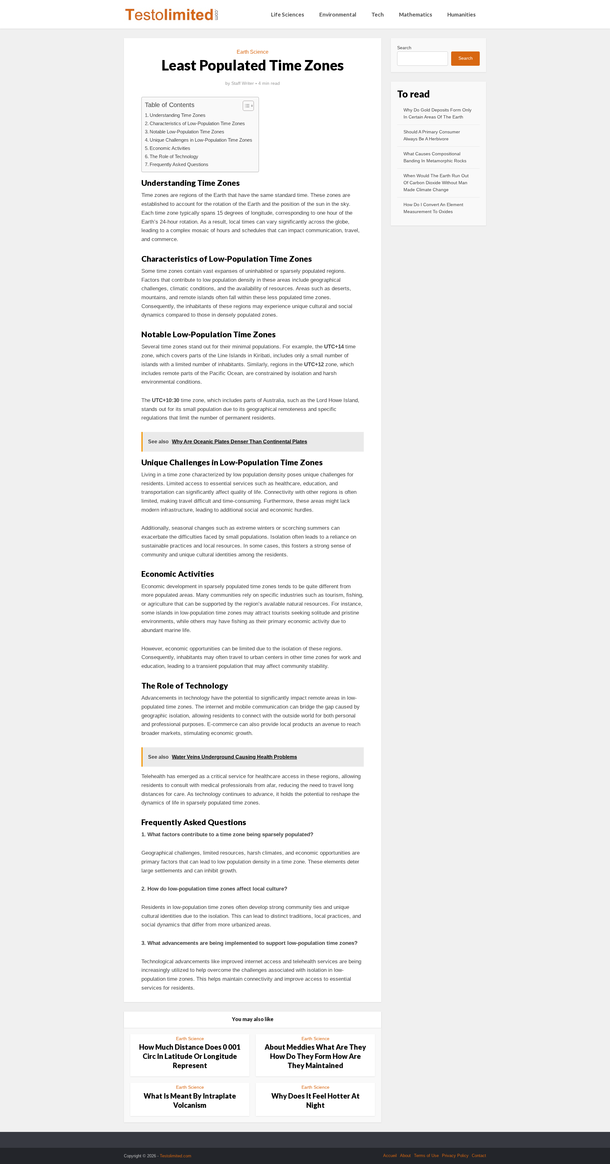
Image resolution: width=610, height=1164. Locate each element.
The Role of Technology (174, 156)
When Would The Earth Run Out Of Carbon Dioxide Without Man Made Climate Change (436, 182)
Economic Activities (170, 148)
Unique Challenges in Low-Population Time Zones (201, 140)
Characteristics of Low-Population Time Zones (197, 123)
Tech (377, 14)
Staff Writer (242, 83)
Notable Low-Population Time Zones (187, 131)
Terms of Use (426, 1155)
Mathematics (415, 14)
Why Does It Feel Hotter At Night (315, 1100)
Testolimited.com (175, 1156)
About (405, 1155)
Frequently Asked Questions (179, 164)
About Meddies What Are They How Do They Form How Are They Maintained (315, 1056)
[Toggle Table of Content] (245, 105)
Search (404, 47)
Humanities (461, 14)
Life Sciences (287, 14)
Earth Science (252, 52)
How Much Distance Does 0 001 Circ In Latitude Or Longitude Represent (190, 1056)
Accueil (390, 1155)
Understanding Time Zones (178, 115)
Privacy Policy (455, 1155)
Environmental (337, 14)
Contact (479, 1155)
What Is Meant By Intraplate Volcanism (190, 1100)
